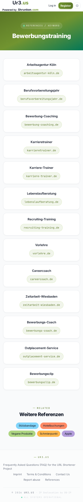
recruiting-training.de (41, 227)
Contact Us (63, 474)
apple (68, 433)
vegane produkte (22, 433)
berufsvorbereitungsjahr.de (41, 99)
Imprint (17, 474)
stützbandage (27, 425)
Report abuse (32, 479)
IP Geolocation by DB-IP (55, 492)
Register (65, 5)
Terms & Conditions (39, 474)
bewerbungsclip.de (41, 382)
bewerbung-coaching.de (41, 124)
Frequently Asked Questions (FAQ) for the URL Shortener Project (39, 466)
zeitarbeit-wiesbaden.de (41, 305)
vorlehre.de (41, 253)
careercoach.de (41, 279)
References (52, 479)
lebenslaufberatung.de (41, 202)
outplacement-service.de (41, 356)
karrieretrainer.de (41, 150)
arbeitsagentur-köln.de (41, 73)
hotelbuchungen (53, 425)
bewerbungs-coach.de (41, 330)
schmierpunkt (48, 433)
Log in (52, 5)
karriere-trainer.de (41, 176)
